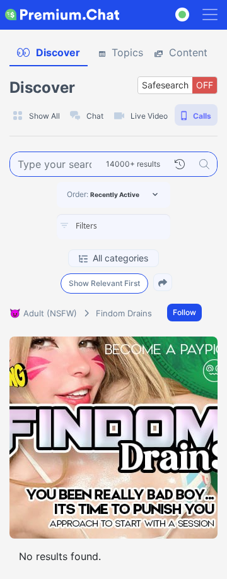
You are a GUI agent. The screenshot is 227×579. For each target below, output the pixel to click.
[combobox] (113, 226)
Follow (184, 312)
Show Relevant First (104, 283)
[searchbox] (132, 226)
